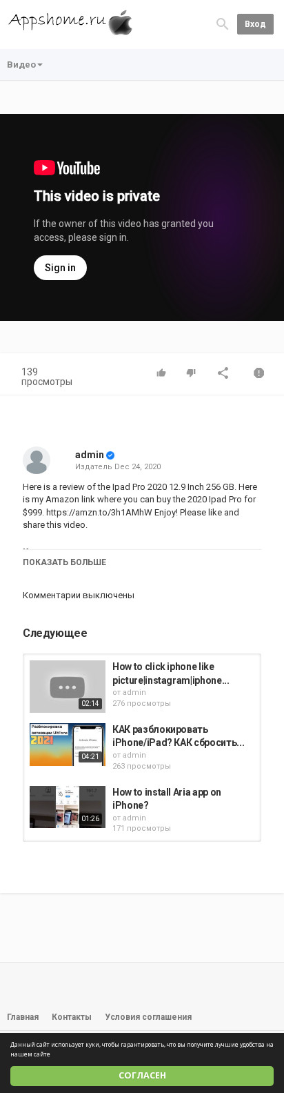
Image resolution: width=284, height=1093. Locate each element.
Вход (255, 24)
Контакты (72, 1017)
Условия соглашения (148, 1017)
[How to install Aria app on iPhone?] (67, 807)
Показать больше (64, 562)
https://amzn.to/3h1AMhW (98, 512)
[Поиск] (222, 24)
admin (89, 454)
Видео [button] (21, 64)
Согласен (142, 1075)
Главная (23, 1017)
